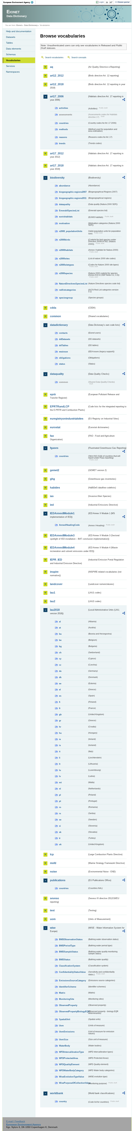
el (60, 689)
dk (60, 677)
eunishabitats (66, 216)
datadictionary (59, 325)
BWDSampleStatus (68, 951)
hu (60, 733)
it (59, 751)
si (60, 826)
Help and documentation (18, 31)
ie (60, 739)
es (60, 696)
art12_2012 (57, 75)
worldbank (56, 1093)
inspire (54, 571)
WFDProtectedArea (68, 1058)
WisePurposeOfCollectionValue (73, 1083)
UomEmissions (67, 1031)
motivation (64, 223)
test (52, 910)
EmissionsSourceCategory (72, 980)
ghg (52, 479)
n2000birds (64, 240)
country (63, 1101)
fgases (54, 448)
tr (59, 838)
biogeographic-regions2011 (72, 198)
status (62, 364)
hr (60, 727)
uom (53, 919)
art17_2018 (57, 165)
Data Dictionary (30, 25)
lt (59, 764)
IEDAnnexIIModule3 (62, 535)
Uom (61, 1025)
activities (63, 108)
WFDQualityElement (69, 1064)
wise (53, 927)
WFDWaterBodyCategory (71, 1070)
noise (53, 871)
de (60, 671)
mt (60, 782)
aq (51, 67)
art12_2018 (57, 84)
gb (60, 714)
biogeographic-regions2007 (73, 192)
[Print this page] (107, 2)
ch (60, 652)
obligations (64, 358)
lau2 (52, 601)
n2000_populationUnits (70, 231)
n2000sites (64, 258)
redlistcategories (67, 290)
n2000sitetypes (66, 265)
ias (52, 496)
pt (60, 801)
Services (10, 66)
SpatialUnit (64, 1019)
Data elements (13, 48)
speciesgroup (66, 298)
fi (59, 702)
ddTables (63, 345)
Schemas (11, 54)
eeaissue (63, 351)
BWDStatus (64, 959)
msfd (53, 863)
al (60, 621)
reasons (63, 137)
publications (57, 880)
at (60, 627)
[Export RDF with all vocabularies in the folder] (123, 100)
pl (60, 795)
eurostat (55, 427)
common (55, 316)
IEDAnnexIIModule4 (62, 547)
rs (60, 813)
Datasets (10, 37)
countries (63, 123)
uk (60, 844)
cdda (53, 307)
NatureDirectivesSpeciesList (73, 283)
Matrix (62, 993)
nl (60, 788)
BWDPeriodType (67, 945)
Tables (9, 42)
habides (55, 487)
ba (60, 634)
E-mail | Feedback (15, 1121)
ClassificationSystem (69, 966)
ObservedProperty (68, 1005)
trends (62, 143)
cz (60, 665)
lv (60, 776)
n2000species (66, 273)
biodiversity (57, 177)
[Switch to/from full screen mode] (112, 2)
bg (60, 646)
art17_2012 (57, 153)
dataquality (64, 204)
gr (60, 720)
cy (60, 658)
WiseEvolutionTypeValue (71, 1076)
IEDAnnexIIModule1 (62, 513)
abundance (64, 185)
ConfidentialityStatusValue (72, 972)
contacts (63, 333)
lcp (52, 854)
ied (52, 504)
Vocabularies (13, 60)
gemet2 (54, 470)
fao (52, 435)
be (60, 640)
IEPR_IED (56, 559)
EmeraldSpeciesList (69, 210)
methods (63, 129)
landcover (56, 584)
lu (60, 770)
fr (59, 708)
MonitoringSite (66, 999)
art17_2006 (57, 96)
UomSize (63, 1039)
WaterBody (64, 1046)
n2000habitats (66, 250)
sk (60, 832)
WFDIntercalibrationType (71, 1052)
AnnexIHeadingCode (69, 525)
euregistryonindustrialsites (66, 418)
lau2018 (55, 609)
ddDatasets (64, 339)
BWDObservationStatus (71, 939)
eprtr (53, 394)
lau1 (52, 592)
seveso (54, 898)
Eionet (19, 25)
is (60, 745)
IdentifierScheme (67, 987)
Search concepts (78, 57)
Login (101, 2)
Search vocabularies (54, 57)
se (60, 819)
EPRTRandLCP (59, 406)
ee (60, 683)
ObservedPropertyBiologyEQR (73, 1011)
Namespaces (13, 71)
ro (60, 807)
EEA (19, 2)
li (59, 758)
